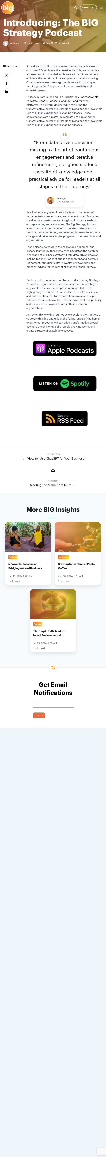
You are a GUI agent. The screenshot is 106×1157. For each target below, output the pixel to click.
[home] (53, 470)
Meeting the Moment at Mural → (53, 485)
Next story (53, 481)
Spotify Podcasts (49, 101)
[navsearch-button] (76, 8)
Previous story (53, 454)
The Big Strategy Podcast (74, 97)
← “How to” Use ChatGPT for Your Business (53, 458)
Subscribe (39, 715)
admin (16, 43)
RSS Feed (72, 101)
